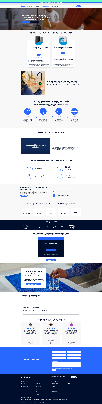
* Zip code (68, 353)
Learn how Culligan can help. (63, 0)
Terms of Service (69, 368)
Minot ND (31, 397)
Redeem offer (51, 250)
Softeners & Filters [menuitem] (37, 6)
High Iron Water (53, 392)
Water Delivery (38, 389)
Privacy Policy (64, 368)
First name (53, 350)
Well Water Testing (39, 386)
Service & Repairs (23, 384)
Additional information (55, 361)
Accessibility (42, 402)
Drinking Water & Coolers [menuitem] (45, 6)
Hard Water (53, 388)
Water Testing (38, 383)
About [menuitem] (55, 6)
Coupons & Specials (39, 394)
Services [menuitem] (51, 6)
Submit (54, 370)
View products (34, 21)
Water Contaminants (54, 383)
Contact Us (70, 383)
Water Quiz (37, 388)
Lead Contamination (54, 386)
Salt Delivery (38, 391)
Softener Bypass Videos (24, 386)
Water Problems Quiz (39, 384)
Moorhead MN (27, 397)
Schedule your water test (33, 284)
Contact (58, 6)
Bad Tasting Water (54, 391)
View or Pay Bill (23, 383)
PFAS (52, 384)
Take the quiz (24, 195)
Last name (68, 350)
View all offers (51, 260)
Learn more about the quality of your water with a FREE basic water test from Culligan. (51, 2)
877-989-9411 (25, 361)
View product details (38, 57)
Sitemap (38, 402)
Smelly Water (53, 389)
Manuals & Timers (23, 388)
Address (53, 353)
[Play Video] (35, 146)
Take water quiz (73, 377)
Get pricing (78, 6)
